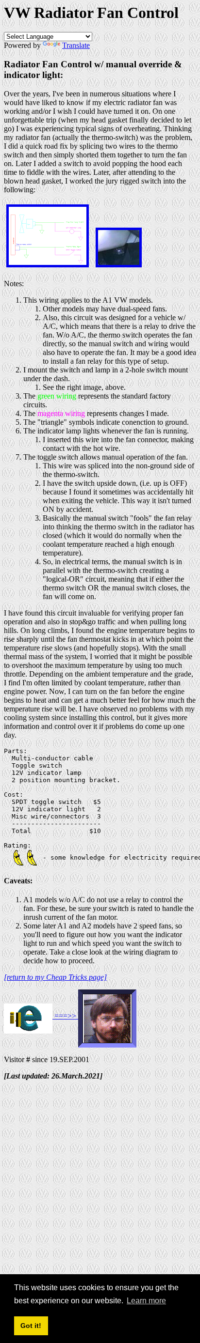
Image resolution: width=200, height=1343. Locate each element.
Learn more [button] (146, 1301)
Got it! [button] (30, 1325)
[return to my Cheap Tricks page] (55, 977)
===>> (65, 1016)
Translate (76, 45)
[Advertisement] (100, 1188)
